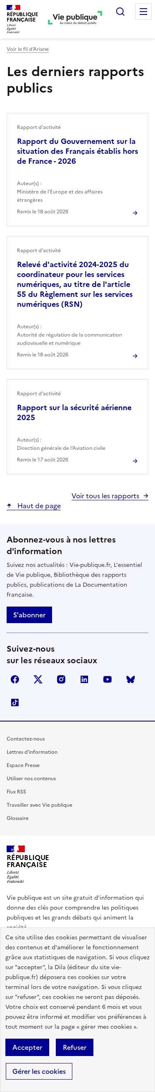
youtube (107, 679)
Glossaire (18, 818)
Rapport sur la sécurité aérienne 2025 (74, 412)
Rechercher (120, 11)
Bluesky (130, 679)
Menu (143, 11)
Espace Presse (23, 765)
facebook (15, 679)
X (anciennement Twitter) (38, 679)
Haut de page (38, 506)
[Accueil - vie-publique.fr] (75, 19)
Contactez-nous (26, 739)
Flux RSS (16, 792)
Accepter (27, 1047)
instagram (61, 679)
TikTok (15, 702)
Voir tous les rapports (105, 496)
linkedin (84, 679)
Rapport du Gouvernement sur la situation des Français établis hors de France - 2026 (77, 151)
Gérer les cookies (39, 1071)
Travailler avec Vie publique (39, 805)
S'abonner (29, 615)
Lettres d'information (32, 752)
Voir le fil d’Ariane (28, 49)
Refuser (74, 1047)
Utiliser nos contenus (31, 778)
